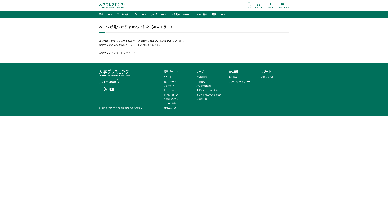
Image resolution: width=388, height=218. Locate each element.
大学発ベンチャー (172, 99)
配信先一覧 (201, 99)
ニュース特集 (170, 103)
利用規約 (200, 81)
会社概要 (233, 77)
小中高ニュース (171, 94)
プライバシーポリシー (239, 81)
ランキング (169, 85)
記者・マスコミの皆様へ (208, 90)
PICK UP (168, 77)
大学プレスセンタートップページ (117, 53)
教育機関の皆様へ (204, 85)
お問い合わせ (267, 77)
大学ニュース (170, 90)
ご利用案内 (201, 77)
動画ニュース (170, 107)
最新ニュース (170, 81)
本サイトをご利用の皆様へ (209, 94)
